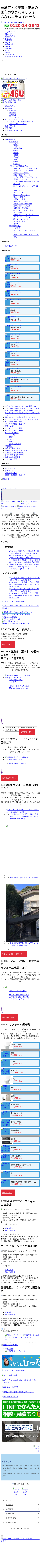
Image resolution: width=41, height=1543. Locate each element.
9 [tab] (33, 1342)
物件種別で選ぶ (15, 226)
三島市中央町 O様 (16, 682)
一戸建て (16, 228)
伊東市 (16, 162)
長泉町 (16, 155)
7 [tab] (26, 1342)
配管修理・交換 (19, 221)
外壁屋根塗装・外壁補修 (22, 204)
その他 (16, 224)
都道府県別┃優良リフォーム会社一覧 (24, 878)
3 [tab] (14, 1342)
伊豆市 (16, 150)
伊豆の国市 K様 (15, 759)
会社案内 (8, 108)
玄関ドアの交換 (19, 199)
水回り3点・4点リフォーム (23, 170)
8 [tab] (29, 1342)
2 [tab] (10, 1342)
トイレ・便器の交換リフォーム (25, 177)
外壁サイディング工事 (21, 206)
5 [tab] (20, 1342)
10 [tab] (36, 1342)
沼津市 (16, 146)
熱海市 (16, 159)
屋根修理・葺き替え (21, 208)
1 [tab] (7, 1342)
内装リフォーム (19, 190)
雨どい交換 (17, 212)
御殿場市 (16, 164)
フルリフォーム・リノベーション (26, 168)
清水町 (16, 153)
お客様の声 (10, 1514)
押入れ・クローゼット (21, 195)
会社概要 (12, 113)
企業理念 (12, 115)
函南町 (16, 157)
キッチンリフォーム (21, 173)
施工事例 (9, 1509)
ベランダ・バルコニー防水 (23, 210)
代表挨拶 (12, 110)
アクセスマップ (15, 117)
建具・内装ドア (19, 197)
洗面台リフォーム (20, 179)
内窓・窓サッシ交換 (21, 201)
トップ (8, 1500)
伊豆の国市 (17, 148)
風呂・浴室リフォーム (21, 175)
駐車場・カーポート (21, 219)
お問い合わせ (11, 1522)
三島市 (16, 144)
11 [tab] (39, 1342)
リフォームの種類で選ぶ (18, 166)
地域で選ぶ (13, 142)
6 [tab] (23, 1342)
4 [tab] (17, 1342)
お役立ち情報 (11, 1518)
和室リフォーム (19, 193)
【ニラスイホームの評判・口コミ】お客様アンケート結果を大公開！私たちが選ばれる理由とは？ (24, 816)
